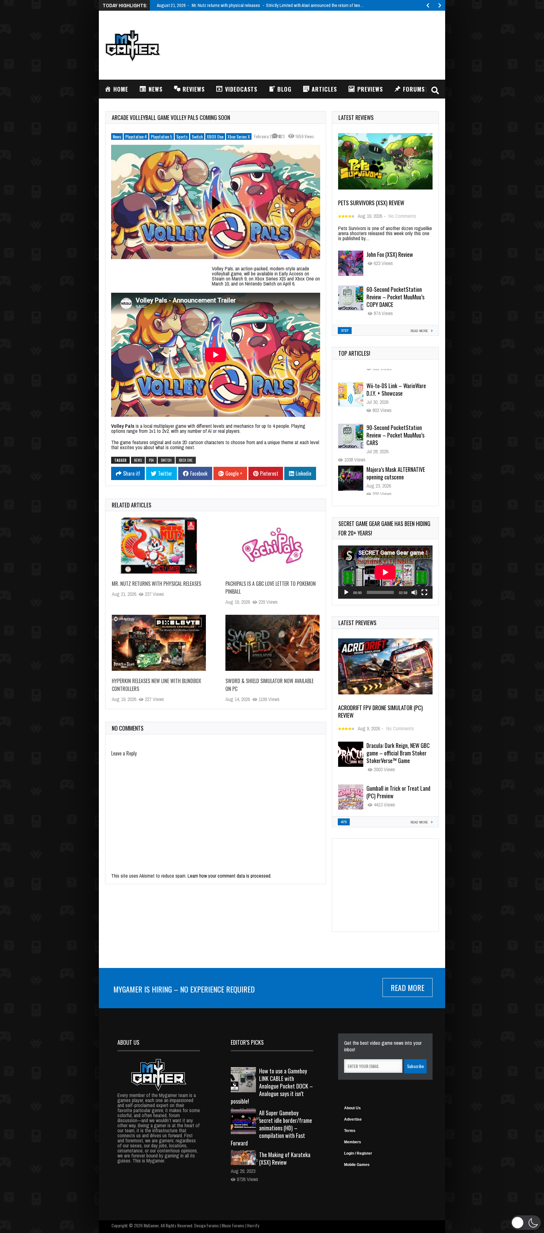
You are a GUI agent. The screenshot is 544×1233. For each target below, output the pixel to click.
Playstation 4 (136, 136)
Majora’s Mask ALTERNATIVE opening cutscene (395, 466)
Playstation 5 (161, 136)
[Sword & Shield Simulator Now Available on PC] (272, 643)
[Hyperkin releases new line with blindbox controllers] (159, 643)
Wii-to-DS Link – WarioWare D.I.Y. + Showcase (396, 383)
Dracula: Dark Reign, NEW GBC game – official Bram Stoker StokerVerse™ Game (398, 753)
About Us (352, 1108)
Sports (182, 136)
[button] (526, 1222)
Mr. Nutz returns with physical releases (156, 583)
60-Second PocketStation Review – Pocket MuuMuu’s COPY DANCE (395, 296)
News (117, 136)
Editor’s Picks (247, 1042)
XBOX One (215, 136)
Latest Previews (357, 623)
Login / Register (358, 1153)
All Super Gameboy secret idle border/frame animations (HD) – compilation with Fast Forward (271, 1128)
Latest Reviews (356, 117)
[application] (385, 572)
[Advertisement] (324, 44)
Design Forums (206, 1225)
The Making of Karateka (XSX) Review (284, 1158)
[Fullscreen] (424, 592)
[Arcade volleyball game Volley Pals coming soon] (215, 202)
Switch (197, 136)
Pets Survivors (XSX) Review (371, 203)
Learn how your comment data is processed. (229, 875)
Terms (349, 1130)
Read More (407, 987)
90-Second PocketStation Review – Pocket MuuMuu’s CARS (395, 428)
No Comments (402, 215)
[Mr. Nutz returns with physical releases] (159, 546)
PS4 (151, 460)
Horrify (253, 1225)
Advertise (353, 1119)
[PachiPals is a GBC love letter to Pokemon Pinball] (272, 546)
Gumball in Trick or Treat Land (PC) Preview (398, 792)
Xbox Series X (239, 136)
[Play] (346, 592)
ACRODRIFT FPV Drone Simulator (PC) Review (380, 711)
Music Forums (233, 1225)
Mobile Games (357, 1164)
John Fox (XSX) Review (389, 254)
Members (352, 1142)
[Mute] (414, 592)
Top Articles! (354, 353)
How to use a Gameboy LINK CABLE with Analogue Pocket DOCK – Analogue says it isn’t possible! (272, 1086)
